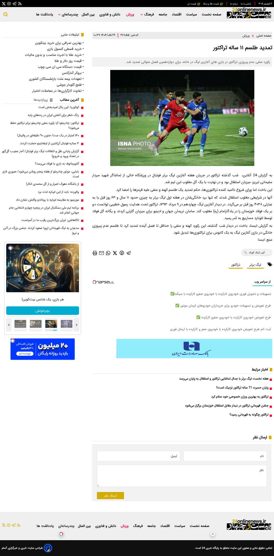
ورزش (130, 14)
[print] (94, 253)
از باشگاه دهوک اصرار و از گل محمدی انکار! (52, 184)
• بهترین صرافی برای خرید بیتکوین (59, 43)
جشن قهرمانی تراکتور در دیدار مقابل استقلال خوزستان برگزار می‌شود (226, 405)
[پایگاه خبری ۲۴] (248, 19)
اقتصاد (177, 14)
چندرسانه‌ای (69, 14)
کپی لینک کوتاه (257, 252)
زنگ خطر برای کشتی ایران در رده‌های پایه (53, 115)
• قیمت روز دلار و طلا (69, 61)
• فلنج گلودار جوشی (70, 84)
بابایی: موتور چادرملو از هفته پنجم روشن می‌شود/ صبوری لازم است (41, 174)
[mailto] (101, 253)
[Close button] (213, 534)
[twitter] (115, 252)
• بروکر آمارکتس (73, 73)
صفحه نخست (211, 14)
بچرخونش (43, 310)
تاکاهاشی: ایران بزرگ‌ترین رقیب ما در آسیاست (50, 220)
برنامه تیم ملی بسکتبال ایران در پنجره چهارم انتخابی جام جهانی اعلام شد (44, 210)
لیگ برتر (255, 264)
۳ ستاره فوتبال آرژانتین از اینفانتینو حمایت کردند (49, 143)
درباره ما (234, 4)
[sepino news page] (194, 357)
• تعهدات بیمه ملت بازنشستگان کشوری (56, 79)
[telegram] (128, 252)
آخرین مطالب (69, 99)
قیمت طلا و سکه (211, 4)
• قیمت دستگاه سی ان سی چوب (61, 67)
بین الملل (89, 14)
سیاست (192, 14)
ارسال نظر (110, 495)
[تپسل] (61, 534)
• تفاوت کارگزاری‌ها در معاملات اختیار (58, 90)
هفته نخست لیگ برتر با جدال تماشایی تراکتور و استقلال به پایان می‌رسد (223, 378)
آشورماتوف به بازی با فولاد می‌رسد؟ (57, 163)
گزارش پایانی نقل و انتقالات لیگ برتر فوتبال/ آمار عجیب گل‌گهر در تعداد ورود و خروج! (40, 154)
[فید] (20, 3)
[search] (5, 14)
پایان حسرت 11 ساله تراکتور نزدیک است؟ (242, 387)
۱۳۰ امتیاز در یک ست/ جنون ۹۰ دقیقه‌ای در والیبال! (48, 135)
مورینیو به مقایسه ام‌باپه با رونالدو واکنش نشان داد (47, 199)
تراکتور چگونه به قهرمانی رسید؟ (248, 414)
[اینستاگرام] (9, 3)
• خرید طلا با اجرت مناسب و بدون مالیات (54, 55)
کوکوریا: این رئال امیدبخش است (58, 107)
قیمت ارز (192, 4)
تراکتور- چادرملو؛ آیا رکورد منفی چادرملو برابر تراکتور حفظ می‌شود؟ (44, 125)
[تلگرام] (14, 3)
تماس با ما (246, 4)
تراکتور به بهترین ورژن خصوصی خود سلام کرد (239, 396)
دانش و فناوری (110, 14)
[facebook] (121, 252)
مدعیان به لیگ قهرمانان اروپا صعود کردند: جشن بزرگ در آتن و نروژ (41, 231)
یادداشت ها (45, 14)
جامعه (163, 14)
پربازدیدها (41, 99)
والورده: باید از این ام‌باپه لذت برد (58, 192)
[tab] (71, 100)
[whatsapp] (108, 252)
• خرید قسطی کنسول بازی (65, 49)
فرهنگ (149, 14)
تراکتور (235, 264)
